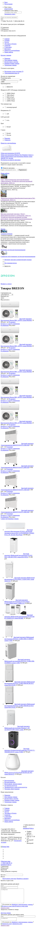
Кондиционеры (9, 780)
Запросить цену (17, 923)
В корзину (12, 322)
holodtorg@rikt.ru (28, 828)
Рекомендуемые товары (11, 63)
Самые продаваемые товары (10, 518)
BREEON (10, 87)
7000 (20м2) (10, 95)
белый (9, 127)
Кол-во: (3, 875)
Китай (9, 133)
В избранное (5, 325)
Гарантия (7, 45)
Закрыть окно (5, 908)
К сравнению (15, 324)
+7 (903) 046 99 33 (6, 863)
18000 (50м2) (11, 93)
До (21, 79)
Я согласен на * (18, 904)
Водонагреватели (9, 782)
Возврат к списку (6, 284)
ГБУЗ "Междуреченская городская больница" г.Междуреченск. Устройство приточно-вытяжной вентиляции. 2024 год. (16, 181)
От (1, 79)
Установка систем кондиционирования (13, 250)
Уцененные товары (10, 65)
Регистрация (8, 4)
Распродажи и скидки (11, 62)
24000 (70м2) (11, 101)
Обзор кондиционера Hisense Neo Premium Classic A (17, 155)
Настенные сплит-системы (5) (13, 71)
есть (8, 120)
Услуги (6, 42)
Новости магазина (8, 168)
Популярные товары (10, 60)
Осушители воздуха (10, 785)
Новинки (7, 58)
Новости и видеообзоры (12, 50)
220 (8, 114)
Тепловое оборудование (11, 789)
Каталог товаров (6, 55)
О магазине (8, 47)
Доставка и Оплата (10, 44)
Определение (8, 9)
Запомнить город (9, 14)
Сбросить (7, 140)
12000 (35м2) (11, 99)
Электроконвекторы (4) (11, 73)
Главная (6, 39)
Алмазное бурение (6, 234)
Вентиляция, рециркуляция (13, 784)
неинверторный (12, 107)
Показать (7, 138)
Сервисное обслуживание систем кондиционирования (18, 256)
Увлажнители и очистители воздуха (15, 787)
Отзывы (7, 40)
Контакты (7, 49)
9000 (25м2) (10, 97)
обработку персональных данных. (22, 904)
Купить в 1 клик (6, 324)
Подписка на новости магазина (10, 160)
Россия (9, 135)
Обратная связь (5, 861)
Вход (6, 2)
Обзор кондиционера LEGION (10, 153)
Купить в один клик (21, 906)
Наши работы (8, 52)
